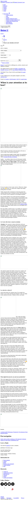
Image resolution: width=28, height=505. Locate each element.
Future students (6, 460)
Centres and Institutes (7, 477)
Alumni (5, 461)
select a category (4, 48)
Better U (4, 30)
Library (7, 17)
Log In (2, 33)
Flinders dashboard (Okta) (11, 18)
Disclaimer (9, 498)
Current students (9, 15)
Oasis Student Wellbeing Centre (19, 69)
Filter (2, 45)
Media (4, 462)
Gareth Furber (24, 79)
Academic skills (4, 432)
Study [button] (4, 4)
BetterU (2, 65)
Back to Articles (5, 62)
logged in (8, 445)
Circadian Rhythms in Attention (10, 156)
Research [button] (5, 5)
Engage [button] (5, 7)
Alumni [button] (5, 8)
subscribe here (4, 76)
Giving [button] (4, 9)
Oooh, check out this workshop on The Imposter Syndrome (13, 439)
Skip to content (4, 1)
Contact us (5, 471)
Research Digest (4, 433)
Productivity (16, 432)
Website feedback (2, 497)
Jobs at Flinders (9, 23)
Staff (7, 16)
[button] (6, 13)
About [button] (4, 10)
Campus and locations (8, 472)
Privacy (22, 498)
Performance (10, 432)
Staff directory (9, 22)
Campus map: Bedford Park (12, 21)
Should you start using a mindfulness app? (10, 440)
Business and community (8, 463)
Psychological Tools (23, 432)
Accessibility (16, 498)
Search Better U (4, 57)
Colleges (5, 475)
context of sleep (23, 204)
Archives (2, 52)
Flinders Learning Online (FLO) (13, 19)
